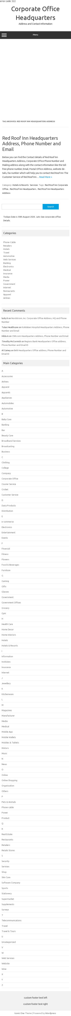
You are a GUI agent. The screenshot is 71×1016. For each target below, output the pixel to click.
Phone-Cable (9, 242)
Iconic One (19, 1013)
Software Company (11, 882)
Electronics (8, 266)
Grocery (5, 608)
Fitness (5, 554)
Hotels (6, 249)
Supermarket (8, 899)
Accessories (7, 376)
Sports (5, 888)
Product (5, 818)
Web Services (9, 259)
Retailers (7, 246)
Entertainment (8, 532)
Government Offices (11, 602)
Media (6, 277)
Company (6, 473)
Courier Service (9, 484)
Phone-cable (8, 807)
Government (9, 284)
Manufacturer (8, 715)
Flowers (5, 559)
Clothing (6, 462)
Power (6, 280)
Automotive (9, 256)
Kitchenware (8, 694)
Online (5, 775)
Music (4, 753)
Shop (4, 872)
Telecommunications (11, 920)
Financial (6, 548)
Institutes (6, 662)
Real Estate (7, 834)
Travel (6, 252)
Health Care (7, 624)
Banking (7, 263)
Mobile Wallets (9, 737)
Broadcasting (8, 446)
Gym (4, 613)
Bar (3, 430)
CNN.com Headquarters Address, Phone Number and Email (40, 336)
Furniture (6, 570)
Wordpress (50, 1013)
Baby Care (6, 419)
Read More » (45, 177)
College (5, 468)
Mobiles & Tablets (10, 742)
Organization (8, 785)
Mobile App (7, 732)
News (4, 764)
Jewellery (6, 683)
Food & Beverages (10, 565)
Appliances (7, 398)
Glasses (5, 592)
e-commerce (8, 521)
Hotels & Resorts (21, 185)
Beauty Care (7, 435)
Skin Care (6, 877)
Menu (35, 34)
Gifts (4, 586)
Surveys (5, 909)
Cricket (5, 489)
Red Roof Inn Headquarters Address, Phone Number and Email (31, 143)
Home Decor (8, 629)
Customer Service (10, 495)
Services (34, 185)
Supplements (8, 904)
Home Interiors (9, 635)
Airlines (6, 298)
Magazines (7, 710)
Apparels (6, 392)
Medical (7, 270)
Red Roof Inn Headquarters (23, 189)
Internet (7, 287)
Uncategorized (9, 942)
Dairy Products (9, 505)
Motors (5, 748)
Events (5, 538)
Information (7, 656)
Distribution (7, 511)
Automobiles (8, 403)
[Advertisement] (35, 79)
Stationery (7, 893)
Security (5, 861)
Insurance (7, 273)
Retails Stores (8, 850)
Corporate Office (10, 478)
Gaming (5, 581)
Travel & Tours (9, 931)
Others (5, 791)
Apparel (7, 294)
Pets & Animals (9, 802)
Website (6, 963)
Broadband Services (11, 441)
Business (6, 451)
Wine (4, 969)
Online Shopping (9, 780)
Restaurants (9, 291)
